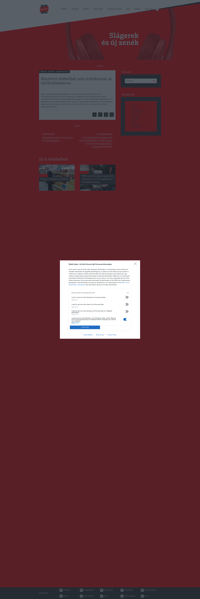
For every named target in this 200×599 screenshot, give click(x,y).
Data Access (100, 335)
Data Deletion (88, 335)
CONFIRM (85, 327)
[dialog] (100, 299)
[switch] (126, 297)
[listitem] (100, 293)
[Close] (136, 264)
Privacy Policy (111, 335)
